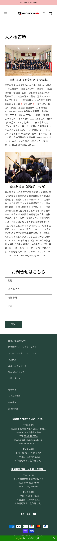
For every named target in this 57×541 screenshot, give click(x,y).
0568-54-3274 (30, 436)
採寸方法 (12, 390)
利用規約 (12, 359)
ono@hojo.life (31, 486)
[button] (5, 14)
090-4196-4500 (31, 483)
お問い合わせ (14, 378)
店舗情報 (12, 402)
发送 (13, 324)
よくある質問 (14, 396)
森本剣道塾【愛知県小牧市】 (28, 186)
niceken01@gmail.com (31, 440)
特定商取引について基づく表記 (22, 347)
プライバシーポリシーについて (22, 353)
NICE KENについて (17, 341)
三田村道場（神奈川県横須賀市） (28, 79)
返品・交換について (17, 366)
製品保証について (16, 372)
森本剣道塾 (13, 409)
